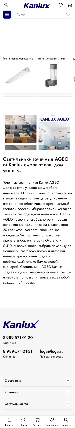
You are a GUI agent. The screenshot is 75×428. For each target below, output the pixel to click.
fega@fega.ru (52, 351)
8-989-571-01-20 (18, 338)
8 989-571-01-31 (17, 351)
